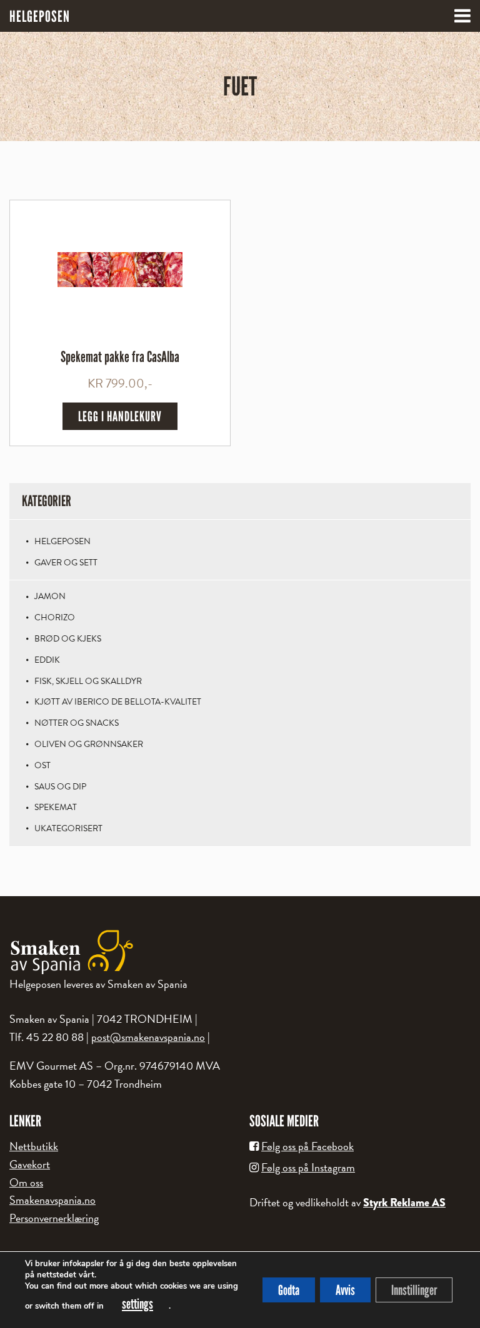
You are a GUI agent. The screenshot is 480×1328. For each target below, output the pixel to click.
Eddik (47, 659)
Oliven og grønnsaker (88, 744)
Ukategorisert (68, 828)
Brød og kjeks (67, 638)
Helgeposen (62, 541)
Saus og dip (60, 786)
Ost (42, 765)
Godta (288, 1290)
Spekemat (55, 807)
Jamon (50, 596)
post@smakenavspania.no (148, 1036)
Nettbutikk (33, 1146)
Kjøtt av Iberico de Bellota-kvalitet (117, 701)
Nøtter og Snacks (76, 723)
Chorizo (54, 617)
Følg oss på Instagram (308, 1167)
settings (137, 1304)
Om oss (26, 1182)
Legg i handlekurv (120, 416)
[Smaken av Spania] (240, 952)
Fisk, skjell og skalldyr (88, 681)
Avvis (345, 1290)
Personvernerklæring (54, 1217)
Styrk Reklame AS (404, 1202)
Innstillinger (414, 1290)
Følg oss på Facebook (307, 1146)
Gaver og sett (66, 562)
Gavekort (29, 1164)
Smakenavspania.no (52, 1199)
